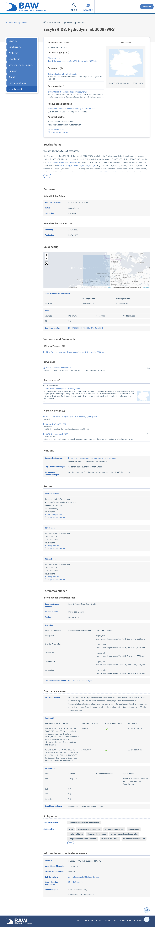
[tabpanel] (21, 65)
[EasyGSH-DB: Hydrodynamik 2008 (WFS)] (125, 62)
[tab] (21, 41)
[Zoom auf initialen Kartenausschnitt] (46, 263)
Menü (145, 7)
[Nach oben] (147, 919)
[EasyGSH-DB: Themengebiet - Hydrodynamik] (143, 395)
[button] (46, 255)
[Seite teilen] (147, 910)
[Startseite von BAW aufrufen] (18, 921)
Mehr (47, 176)
